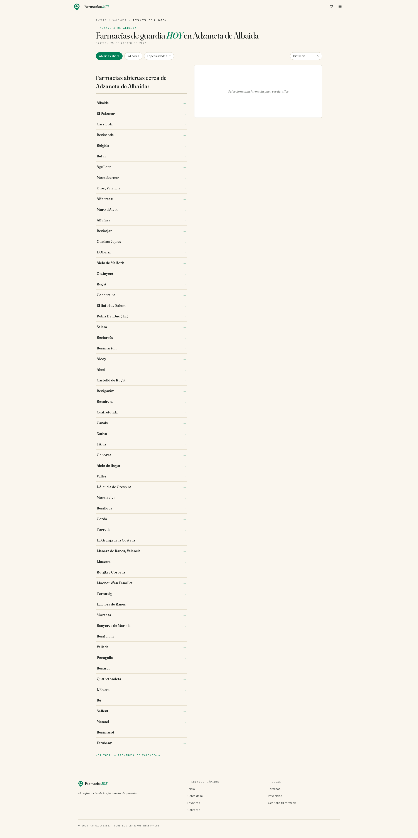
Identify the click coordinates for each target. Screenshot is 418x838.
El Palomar (141, 113)
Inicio (101, 20)
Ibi (141, 700)
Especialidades (157, 56)
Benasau (141, 668)
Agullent (141, 167)
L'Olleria (141, 252)
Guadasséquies (141, 241)
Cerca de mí (195, 796)
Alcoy (141, 359)
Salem (141, 327)
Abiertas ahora (109, 56)
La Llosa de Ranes (141, 604)
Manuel (141, 721)
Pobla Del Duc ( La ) (141, 316)
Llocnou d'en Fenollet (141, 583)
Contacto (193, 810)
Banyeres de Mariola (141, 625)
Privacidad (275, 796)
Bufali (141, 156)
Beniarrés (141, 337)
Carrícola (141, 124)
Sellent (141, 711)
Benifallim (141, 636)
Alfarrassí (141, 199)
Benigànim (141, 391)
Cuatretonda (141, 412)
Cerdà (141, 519)
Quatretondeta (141, 679)
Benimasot (141, 732)
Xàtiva (141, 433)
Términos (274, 789)
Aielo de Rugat (141, 465)
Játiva (141, 444)
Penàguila (141, 657)
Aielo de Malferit (141, 263)
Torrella (141, 529)
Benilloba (141, 508)
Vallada (141, 647)
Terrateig (141, 593)
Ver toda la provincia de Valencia (128, 755)
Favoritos (193, 803)
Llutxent (141, 561)
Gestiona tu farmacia (282, 803)
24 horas (133, 56)
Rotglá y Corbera (141, 572)
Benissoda (141, 135)
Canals (141, 423)
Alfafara (141, 220)
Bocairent (141, 401)
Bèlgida (141, 145)
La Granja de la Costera (141, 540)
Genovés (141, 455)
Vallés (141, 476)
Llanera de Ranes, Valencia (141, 551)
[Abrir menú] (340, 6)
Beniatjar (141, 231)
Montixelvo (141, 497)
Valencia (120, 20)
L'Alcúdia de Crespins (141, 487)
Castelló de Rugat (141, 380)
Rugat (141, 284)
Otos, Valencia (141, 188)
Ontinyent (141, 273)
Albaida (141, 103)
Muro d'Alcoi (141, 209)
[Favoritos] (331, 6)
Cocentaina (141, 295)
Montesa (141, 615)
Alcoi (141, 369)
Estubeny (141, 743)
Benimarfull (141, 348)
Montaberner (141, 177)
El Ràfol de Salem (141, 305)
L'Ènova (141, 689)
